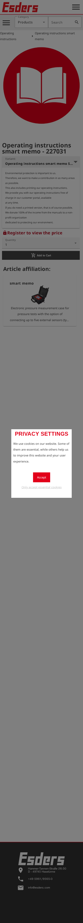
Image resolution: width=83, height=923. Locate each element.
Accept (41, 477)
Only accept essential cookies (42, 487)
